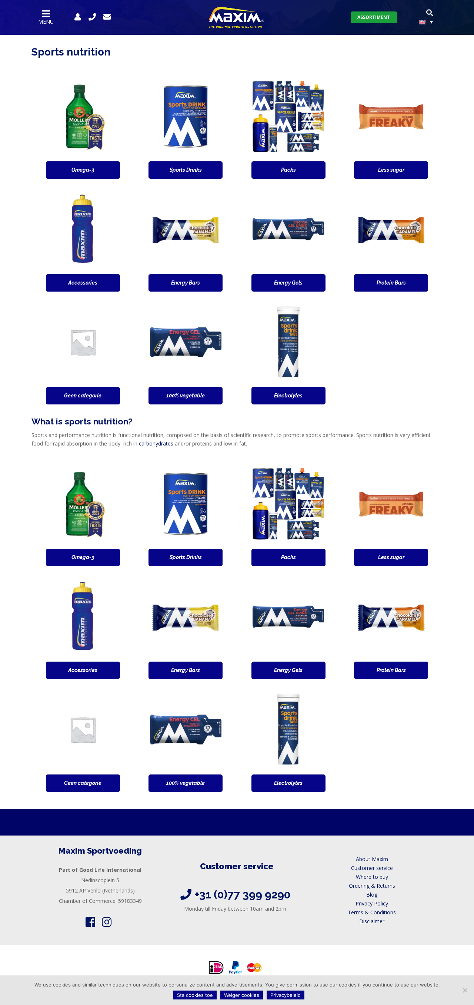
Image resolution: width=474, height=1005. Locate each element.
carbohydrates (156, 443)
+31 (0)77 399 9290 (243, 894)
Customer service (372, 867)
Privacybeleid (285, 995)
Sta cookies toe (195, 995)
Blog (371, 894)
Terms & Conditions (372, 912)
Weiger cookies (241, 995)
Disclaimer (371, 921)
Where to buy (372, 876)
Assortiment (373, 17)
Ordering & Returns (372, 885)
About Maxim (372, 859)
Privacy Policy (372, 903)
